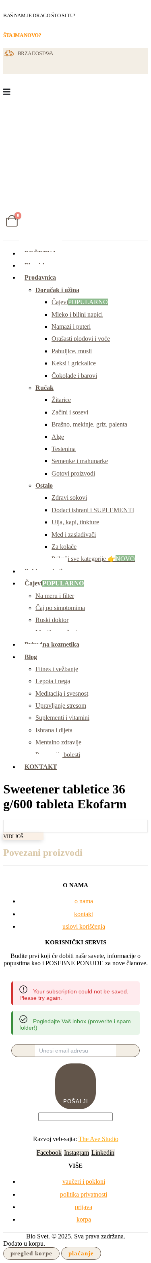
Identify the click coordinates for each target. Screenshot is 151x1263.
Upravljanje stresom (60, 705)
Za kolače (64, 546)
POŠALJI (75, 1101)
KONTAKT (41, 766)
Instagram (76, 1152)
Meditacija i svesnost (61, 693)
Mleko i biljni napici (77, 314)
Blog (31, 656)
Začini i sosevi (70, 412)
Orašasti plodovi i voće (81, 338)
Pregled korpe (31, 1253)
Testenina (64, 448)
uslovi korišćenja (83, 926)
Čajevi (80, 302)
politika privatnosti (83, 1194)
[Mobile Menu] (6, 91)
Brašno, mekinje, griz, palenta (89, 424)
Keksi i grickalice (74, 363)
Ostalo (44, 485)
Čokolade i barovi (74, 375)
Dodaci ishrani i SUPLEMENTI (93, 510)
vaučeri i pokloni (83, 1181)
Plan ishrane (42, 265)
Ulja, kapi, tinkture (75, 522)
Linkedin (102, 1152)
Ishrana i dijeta (53, 730)
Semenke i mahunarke (80, 460)
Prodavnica (40, 277)
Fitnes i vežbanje (56, 668)
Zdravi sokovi (69, 497)
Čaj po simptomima (60, 607)
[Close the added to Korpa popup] (142, 9)
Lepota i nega (52, 681)
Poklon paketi (43, 571)
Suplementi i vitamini (62, 717)
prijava (83, 1206)
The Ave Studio (98, 1138)
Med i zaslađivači (74, 534)
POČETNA (41, 253)
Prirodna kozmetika (52, 644)
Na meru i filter (54, 595)
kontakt (83, 914)
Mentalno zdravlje (58, 742)
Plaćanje (81, 1253)
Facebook (49, 1152)
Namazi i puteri (71, 326)
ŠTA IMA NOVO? (22, 35)
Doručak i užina (57, 289)
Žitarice (61, 399)
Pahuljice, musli (72, 351)
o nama (83, 901)
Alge (58, 436)
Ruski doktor (51, 619)
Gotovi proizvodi (73, 473)
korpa (84, 1219)
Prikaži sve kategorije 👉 (93, 558)
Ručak (44, 387)
